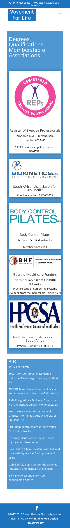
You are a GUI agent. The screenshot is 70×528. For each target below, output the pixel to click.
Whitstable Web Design (43, 518)
